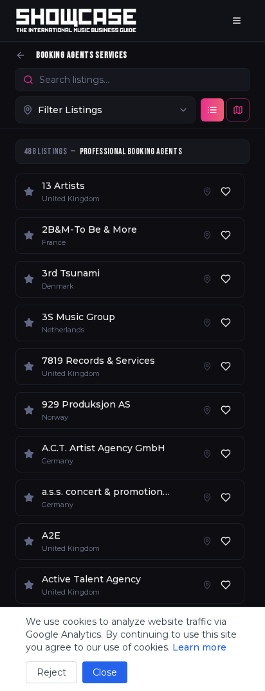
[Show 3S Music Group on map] (207, 323)
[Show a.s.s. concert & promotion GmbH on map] (207, 497)
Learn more (199, 647)
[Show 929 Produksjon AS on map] (207, 410)
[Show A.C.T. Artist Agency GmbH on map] (207, 454)
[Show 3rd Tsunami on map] (207, 279)
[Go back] (20, 55)
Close (105, 672)
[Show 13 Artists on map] (207, 191)
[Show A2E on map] (207, 541)
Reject (51, 672)
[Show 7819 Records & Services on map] (207, 366)
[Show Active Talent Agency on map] (207, 585)
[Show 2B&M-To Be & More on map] (207, 235)
